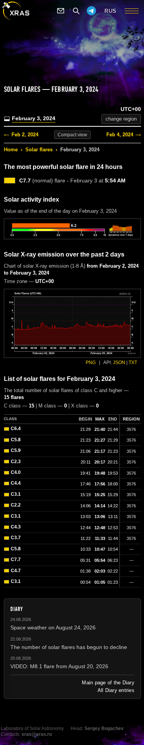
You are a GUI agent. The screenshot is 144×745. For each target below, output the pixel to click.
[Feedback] (61, 11)
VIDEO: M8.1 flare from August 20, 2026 (59, 666)
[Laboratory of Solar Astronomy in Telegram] (91, 11)
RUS (110, 11)
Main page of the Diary (108, 682)
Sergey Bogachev (104, 728)
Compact (72, 134)
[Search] (76, 11)
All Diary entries (116, 690)
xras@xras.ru (37, 734)
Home (11, 149)
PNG (91, 362)
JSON (119, 362)
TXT (133, 362)
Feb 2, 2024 (25, 134)
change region (121, 119)
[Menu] (131, 11)
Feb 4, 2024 (119, 134)
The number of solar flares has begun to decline (68, 647)
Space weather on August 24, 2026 (53, 627)
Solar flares (39, 149)
